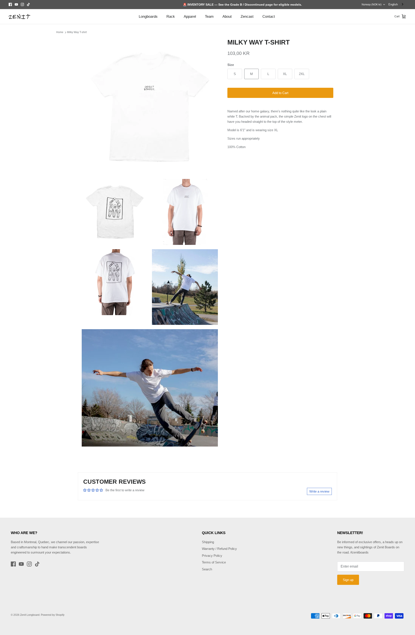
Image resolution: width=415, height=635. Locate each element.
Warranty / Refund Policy (219, 548)
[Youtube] (16, 4)
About (227, 16)
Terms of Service (214, 562)
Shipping (208, 542)
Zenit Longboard (30, 614)
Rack (170, 16)
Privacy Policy (212, 555)
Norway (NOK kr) (371, 4)
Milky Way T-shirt (77, 32)
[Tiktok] (28, 4)
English (393, 4)
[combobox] (396, 4)
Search (207, 569)
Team (209, 16)
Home (59, 32)
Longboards (148, 16)
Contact (268, 16)
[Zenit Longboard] (19, 16)
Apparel (190, 16)
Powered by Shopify (52, 614)
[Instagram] (22, 4)
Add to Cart (280, 93)
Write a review (319, 491)
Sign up (348, 580)
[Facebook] (10, 4)
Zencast (247, 16)
